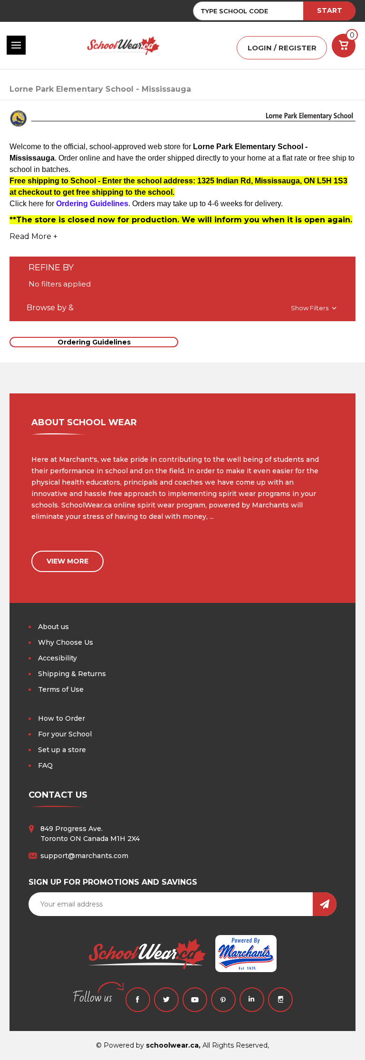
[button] (182, 308)
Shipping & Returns (72, 673)
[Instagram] (280, 999)
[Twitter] (166, 999)
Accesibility (57, 658)
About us (53, 626)
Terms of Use (61, 689)
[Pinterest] (223, 999)
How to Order (61, 718)
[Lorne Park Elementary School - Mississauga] (182, 122)
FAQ (45, 765)
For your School (65, 734)
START (329, 10)
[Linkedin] (252, 999)
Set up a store (62, 749)
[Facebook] (137, 999)
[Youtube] (194, 999)
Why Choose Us (65, 642)
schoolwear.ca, (173, 1045)
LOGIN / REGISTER (282, 47)
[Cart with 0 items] (343, 45)
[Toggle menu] (16, 45)
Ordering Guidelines (94, 342)
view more (67, 561)
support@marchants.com (84, 855)
